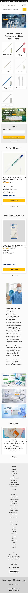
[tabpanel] (14, 178)
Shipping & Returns (14, 484)
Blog (14, 475)
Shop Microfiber (7, 105)
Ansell (14, 545)
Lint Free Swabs (14, 514)
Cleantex (14, 536)
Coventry (14, 538)
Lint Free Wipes (14, 517)
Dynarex (14, 531)
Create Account (14, 141)
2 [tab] (12, 206)
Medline (14, 529)
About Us (14, 469)
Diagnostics (14, 503)
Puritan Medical (14, 524)
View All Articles (14, 458)
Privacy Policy (14, 487)
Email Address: (7, 129)
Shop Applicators (7, 54)
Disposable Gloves (14, 512)
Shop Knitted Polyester (7, 88)
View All (14, 547)
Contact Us (14, 471)
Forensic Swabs (14, 505)
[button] (14, 293)
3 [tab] (13, 206)
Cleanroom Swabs (14, 499)
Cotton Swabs (14, 501)
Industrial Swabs (14, 508)
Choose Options (14, 200)
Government (14, 480)
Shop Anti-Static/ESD (20, 55)
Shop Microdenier (20, 87)
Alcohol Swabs (14, 497)
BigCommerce (17, 588)
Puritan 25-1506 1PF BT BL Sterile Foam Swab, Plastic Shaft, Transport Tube (13, 179)
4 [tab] (14, 206)
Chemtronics (14, 540)
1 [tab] (12, 456)
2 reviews (12, 248)
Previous (1, 178)
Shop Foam (20, 71)
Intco (14, 542)
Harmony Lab (14, 533)
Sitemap (14, 489)
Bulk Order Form (14, 478)
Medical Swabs (14, 510)
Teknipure (14, 527)
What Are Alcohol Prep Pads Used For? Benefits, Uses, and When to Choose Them (14, 443)
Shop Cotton (7, 71)
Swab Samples (14, 482)
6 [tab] (17, 206)
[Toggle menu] (2, 5)
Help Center (14, 473)
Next (25, 178)
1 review (12, 182)
